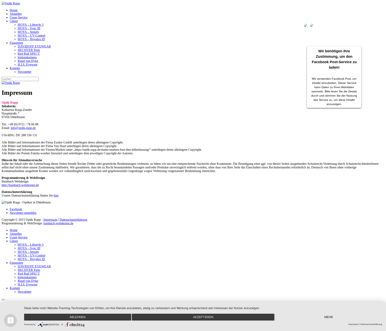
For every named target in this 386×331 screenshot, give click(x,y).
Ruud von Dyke (28, 61)
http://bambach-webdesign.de (20, 185)
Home (13, 10)
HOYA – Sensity (28, 32)
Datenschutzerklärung (73, 219)
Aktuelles (16, 13)
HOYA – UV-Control (31, 35)
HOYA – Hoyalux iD (31, 39)
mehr (328, 317)
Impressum (50, 219)
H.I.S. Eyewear (27, 64)
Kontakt (15, 68)
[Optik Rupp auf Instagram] (311, 26)
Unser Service (19, 17)
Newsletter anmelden (23, 212)
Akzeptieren (203, 317)
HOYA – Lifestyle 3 (30, 24)
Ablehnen (77, 317)
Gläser (14, 21)
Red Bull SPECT (29, 53)
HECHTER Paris (29, 50)
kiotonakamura (27, 57)
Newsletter (24, 71)
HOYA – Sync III (29, 28)
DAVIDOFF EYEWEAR (34, 46)
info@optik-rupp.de (23, 128)
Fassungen (16, 42)
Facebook (16, 209)
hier (56, 195)
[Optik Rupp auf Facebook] (306, 26)
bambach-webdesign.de (58, 223)
